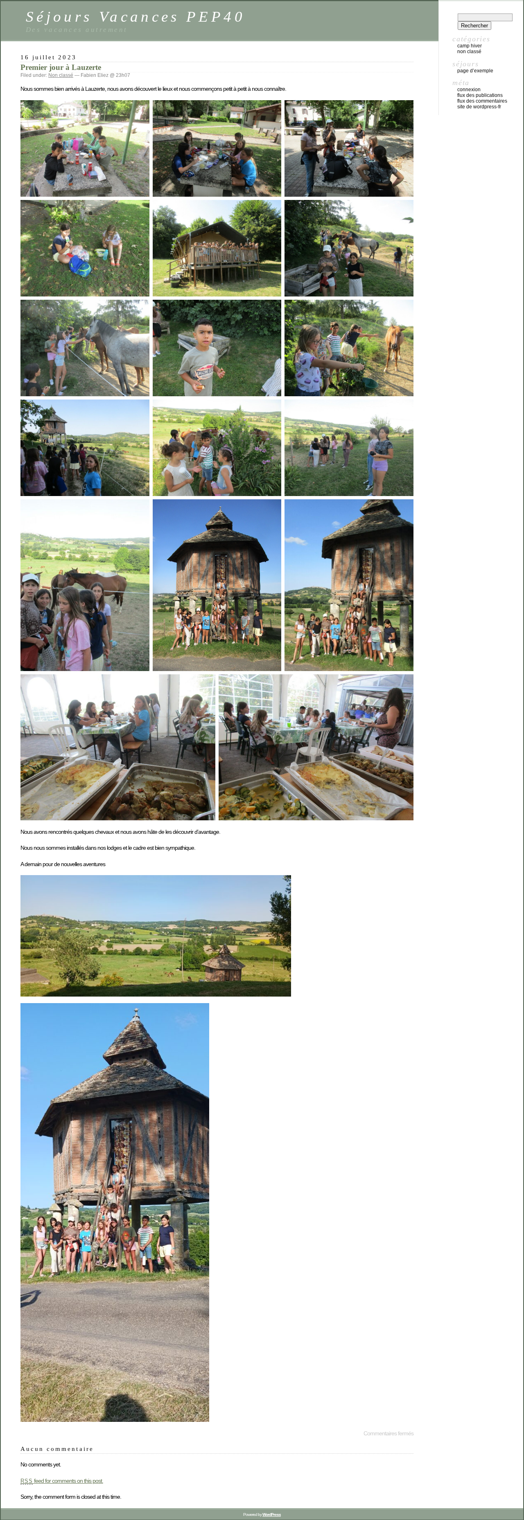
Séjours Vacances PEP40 (135, 16)
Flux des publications (480, 95)
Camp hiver (469, 46)
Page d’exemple (475, 71)
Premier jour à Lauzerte (60, 67)
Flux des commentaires (482, 101)
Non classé (60, 75)
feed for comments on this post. (61, 1480)
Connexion (469, 89)
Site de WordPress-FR (479, 107)
